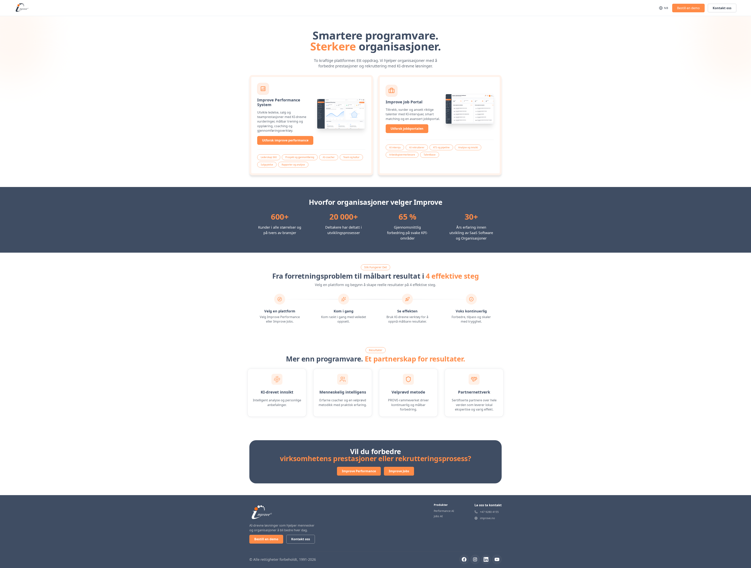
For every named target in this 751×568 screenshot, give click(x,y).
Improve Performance (359, 471)
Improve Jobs (399, 471)
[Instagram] (475, 559)
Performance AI (444, 511)
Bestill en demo (688, 8)
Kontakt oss (722, 8)
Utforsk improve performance (285, 140)
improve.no (487, 518)
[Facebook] (464, 559)
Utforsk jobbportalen (407, 128)
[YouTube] (497, 559)
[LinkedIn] (486, 559)
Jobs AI (438, 516)
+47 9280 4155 (489, 512)
